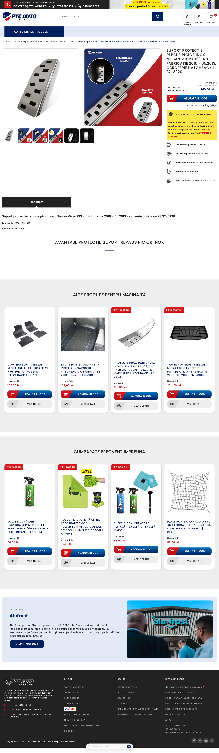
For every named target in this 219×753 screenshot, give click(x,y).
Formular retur (73, 692)
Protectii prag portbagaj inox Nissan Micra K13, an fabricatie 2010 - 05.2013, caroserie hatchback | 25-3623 (135, 370)
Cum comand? (72, 698)
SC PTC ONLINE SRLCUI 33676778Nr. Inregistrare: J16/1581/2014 (183, 729)
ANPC (168, 719)
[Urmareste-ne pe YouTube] (206, 740)
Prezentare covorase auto (181, 709)
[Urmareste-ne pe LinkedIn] (212, 740)
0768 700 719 (65, 6)
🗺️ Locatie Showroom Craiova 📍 (185, 687)
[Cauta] (157, 16)
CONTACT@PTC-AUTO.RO (28, 710)
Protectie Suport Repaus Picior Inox (31, 41)
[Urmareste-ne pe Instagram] (200, 740)
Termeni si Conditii (75, 720)
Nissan (54, 41)
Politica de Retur (74, 687)
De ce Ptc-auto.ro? (176, 714)
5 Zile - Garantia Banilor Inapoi (184, 698)
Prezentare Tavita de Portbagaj (184, 703)
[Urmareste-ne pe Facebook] (194, 740)
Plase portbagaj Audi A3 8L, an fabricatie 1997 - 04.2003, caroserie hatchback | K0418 (189, 527)
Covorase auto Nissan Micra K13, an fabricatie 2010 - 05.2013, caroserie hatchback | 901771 (29, 370)
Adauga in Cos (35, 394)
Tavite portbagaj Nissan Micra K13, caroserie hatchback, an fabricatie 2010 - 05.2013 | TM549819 (187, 370)
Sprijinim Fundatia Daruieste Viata (138, 709)
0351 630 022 (91, 6)
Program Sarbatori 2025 (180, 692)
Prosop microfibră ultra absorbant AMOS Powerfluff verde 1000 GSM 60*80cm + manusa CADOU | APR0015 (82, 527)
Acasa (7, 41)
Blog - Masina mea (128, 692)
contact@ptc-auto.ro (30, 6)
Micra (63, 41)
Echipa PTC (124, 703)
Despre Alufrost (27, 644)
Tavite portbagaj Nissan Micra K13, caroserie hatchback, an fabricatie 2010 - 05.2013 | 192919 (81, 370)
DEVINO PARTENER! (128, 687)
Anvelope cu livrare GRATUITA (135, 714)
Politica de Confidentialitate (81, 725)
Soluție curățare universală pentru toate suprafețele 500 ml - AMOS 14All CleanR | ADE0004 (27, 527)
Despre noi (124, 698)
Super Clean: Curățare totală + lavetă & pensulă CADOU (135, 526)
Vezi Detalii (34, 404)
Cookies (69, 731)
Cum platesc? (72, 703)
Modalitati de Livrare (76, 714)
